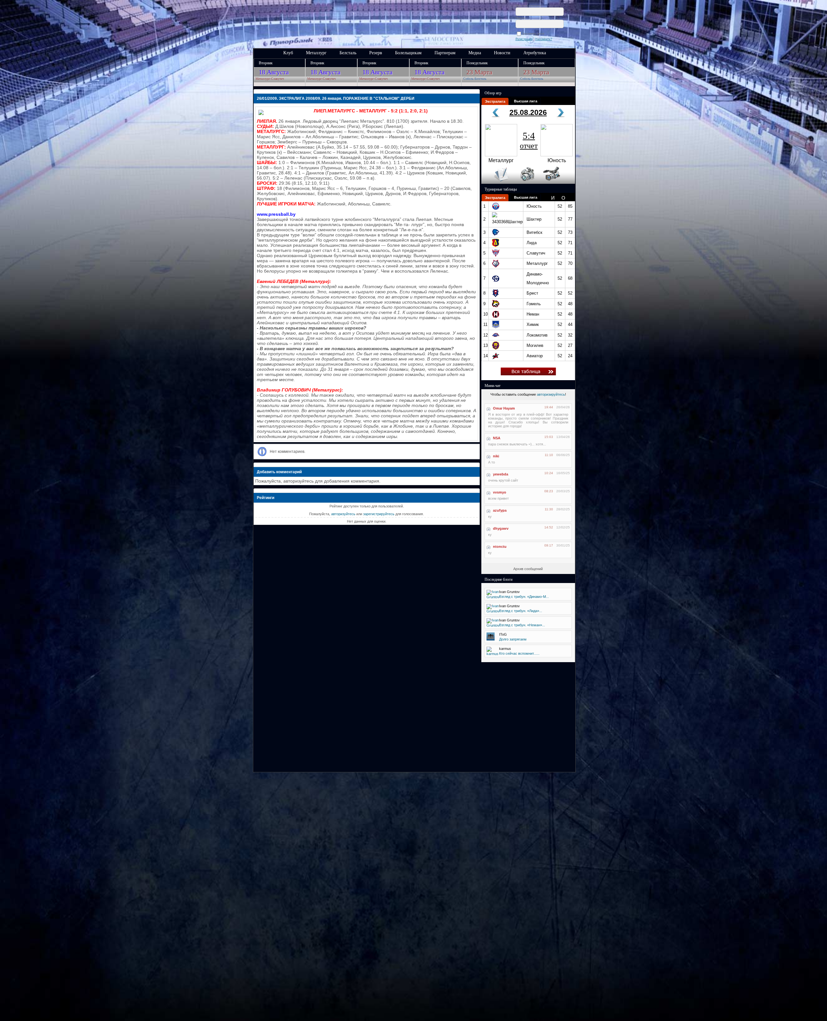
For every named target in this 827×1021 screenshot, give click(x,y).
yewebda (500, 474)
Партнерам (444, 52)
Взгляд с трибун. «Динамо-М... (524, 597)
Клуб (288, 52)
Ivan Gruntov (509, 592)
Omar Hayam (504, 408)
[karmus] (492, 654)
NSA (496, 438)
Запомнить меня (534, 33)
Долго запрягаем (513, 639)
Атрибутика (534, 52)
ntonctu (500, 546)
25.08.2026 (528, 112)
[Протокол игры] (497, 182)
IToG (503, 634)
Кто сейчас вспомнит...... (519, 653)
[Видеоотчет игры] (557, 182)
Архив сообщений (528, 569)
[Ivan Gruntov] (493, 597)
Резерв (375, 52)
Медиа (474, 52)
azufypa (500, 510)
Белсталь (348, 52)
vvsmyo (499, 492)
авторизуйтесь (343, 514)
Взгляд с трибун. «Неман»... (522, 625)
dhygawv (500, 528)
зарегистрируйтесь (378, 514)
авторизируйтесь (551, 394)
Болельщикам (408, 52)
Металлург (316, 52)
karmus (505, 649)
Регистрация (524, 39)
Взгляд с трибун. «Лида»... (520, 611)
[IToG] (491, 639)
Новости (502, 52)
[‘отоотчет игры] (526, 182)
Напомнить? (543, 39)
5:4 (529, 140)
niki (496, 456)
